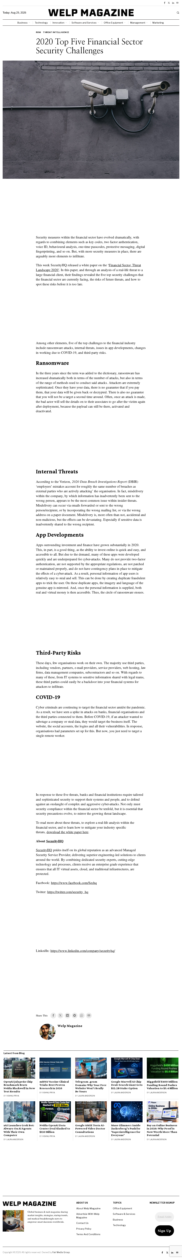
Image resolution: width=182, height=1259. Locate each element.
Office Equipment (122, 1208)
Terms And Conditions (88, 1234)
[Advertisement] (91, 209)
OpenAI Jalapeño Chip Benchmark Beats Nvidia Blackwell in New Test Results (19, 1086)
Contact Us (82, 1223)
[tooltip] (165, 3)
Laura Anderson (86, 1096)
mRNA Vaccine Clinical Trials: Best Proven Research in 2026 (54, 1085)
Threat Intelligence (56, 32)
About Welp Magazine (88, 1208)
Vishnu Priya (12, 1096)
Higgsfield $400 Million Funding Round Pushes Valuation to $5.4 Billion (162, 1085)
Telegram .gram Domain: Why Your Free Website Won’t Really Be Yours (90, 1086)
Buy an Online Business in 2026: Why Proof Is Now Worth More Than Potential (162, 1130)
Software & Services (124, 1213)
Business (118, 1219)
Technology (119, 1225)
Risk (38, 32)
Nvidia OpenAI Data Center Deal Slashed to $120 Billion (54, 1128)
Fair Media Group (61, 1252)
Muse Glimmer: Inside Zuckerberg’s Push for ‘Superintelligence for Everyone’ (126, 1130)
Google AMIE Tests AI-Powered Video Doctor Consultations (90, 1128)
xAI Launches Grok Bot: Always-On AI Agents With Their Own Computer (19, 1130)
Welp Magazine (70, 1026)
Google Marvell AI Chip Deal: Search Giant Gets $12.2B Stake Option (127, 1085)
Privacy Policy (83, 1228)
